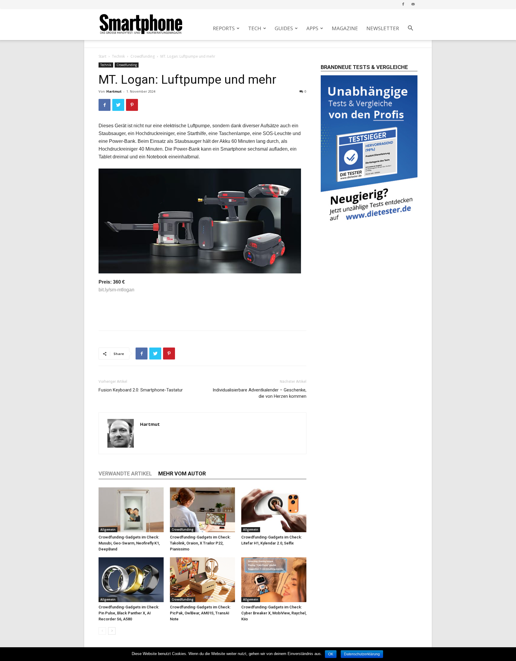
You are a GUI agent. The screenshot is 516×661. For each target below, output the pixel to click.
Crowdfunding (142, 56)
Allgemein (108, 529)
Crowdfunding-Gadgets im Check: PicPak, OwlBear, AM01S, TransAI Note (200, 613)
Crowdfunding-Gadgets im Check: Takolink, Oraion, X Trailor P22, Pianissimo (200, 543)
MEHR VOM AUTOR (182, 473)
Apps (312, 28)
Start (102, 56)
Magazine (345, 28)
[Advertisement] (202, 310)
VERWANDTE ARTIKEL (125, 473)
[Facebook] (403, 4)
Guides (284, 28)
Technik (118, 56)
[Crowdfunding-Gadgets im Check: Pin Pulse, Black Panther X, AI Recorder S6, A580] (131, 579)
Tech (254, 28)
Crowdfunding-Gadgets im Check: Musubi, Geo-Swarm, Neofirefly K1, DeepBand (129, 543)
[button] (410, 29)
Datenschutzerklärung (362, 654)
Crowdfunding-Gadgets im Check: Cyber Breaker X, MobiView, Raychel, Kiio (273, 613)
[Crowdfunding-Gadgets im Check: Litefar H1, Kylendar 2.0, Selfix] (273, 509)
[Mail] (412, 4)
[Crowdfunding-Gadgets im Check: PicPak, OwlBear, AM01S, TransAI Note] (202, 579)
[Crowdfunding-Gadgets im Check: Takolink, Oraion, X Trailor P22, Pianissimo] (202, 509)
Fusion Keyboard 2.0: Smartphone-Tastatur (141, 390)
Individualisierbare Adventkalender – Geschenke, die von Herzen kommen (259, 393)
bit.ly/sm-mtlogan (116, 289)
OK (330, 654)
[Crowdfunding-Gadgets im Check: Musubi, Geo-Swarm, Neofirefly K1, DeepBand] (131, 509)
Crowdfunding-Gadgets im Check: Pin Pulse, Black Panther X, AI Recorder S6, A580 (129, 613)
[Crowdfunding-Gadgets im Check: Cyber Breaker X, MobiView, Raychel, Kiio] (273, 579)
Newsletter (382, 28)
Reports (224, 28)
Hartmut (114, 91)
